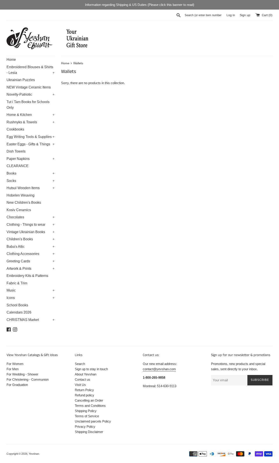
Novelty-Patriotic (30, 94)
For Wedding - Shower (22, 374)
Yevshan (34, 453)
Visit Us (80, 385)
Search (80, 364)
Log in (230, 15)
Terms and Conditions (90, 405)
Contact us (82, 379)
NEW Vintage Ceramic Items (29, 87)
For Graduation (17, 385)
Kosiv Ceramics (19, 210)
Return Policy (84, 390)
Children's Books (30, 239)
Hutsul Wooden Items (30, 188)
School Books (17, 305)
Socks (30, 181)
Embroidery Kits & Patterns (27, 276)
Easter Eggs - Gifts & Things (30, 144)
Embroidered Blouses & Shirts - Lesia (30, 70)
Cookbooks (15, 129)
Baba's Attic (30, 246)
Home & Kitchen (30, 115)
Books (30, 173)
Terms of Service (87, 416)
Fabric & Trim (17, 283)
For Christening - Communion (28, 379)
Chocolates (30, 217)
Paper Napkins (30, 159)
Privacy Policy (85, 426)
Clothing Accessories (30, 254)
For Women (15, 364)
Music (30, 290)
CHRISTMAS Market (30, 320)
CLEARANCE (18, 166)
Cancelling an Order (89, 400)
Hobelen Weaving (20, 195)
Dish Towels (16, 151)
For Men (13, 369)
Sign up (245, 15)
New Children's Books (24, 202)
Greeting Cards (30, 261)
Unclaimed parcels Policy (93, 421)
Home (11, 59)
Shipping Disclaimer (89, 432)
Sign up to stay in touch (91, 369)
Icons (30, 298)
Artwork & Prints (30, 268)
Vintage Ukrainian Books (30, 232)
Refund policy (84, 395)
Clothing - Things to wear (30, 224)
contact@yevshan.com (159, 369)
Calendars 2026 (19, 312)
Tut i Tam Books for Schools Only (28, 104)
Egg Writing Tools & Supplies (30, 137)
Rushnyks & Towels (30, 122)
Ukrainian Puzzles (21, 80)
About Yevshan (85, 374)
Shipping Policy (86, 411)
